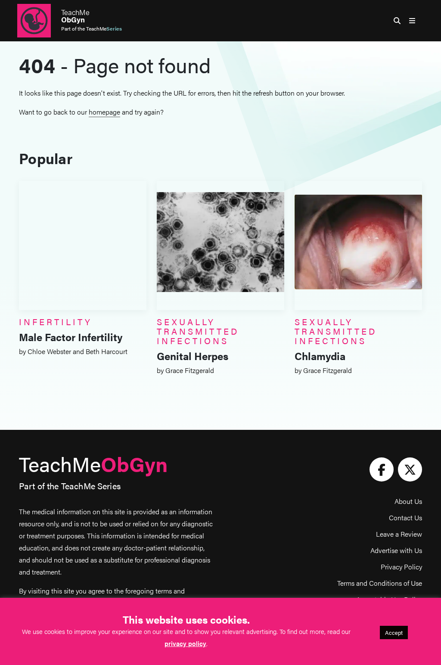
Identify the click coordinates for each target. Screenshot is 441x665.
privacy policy (185, 643)
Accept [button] (394, 632)
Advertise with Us (396, 550)
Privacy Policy (401, 567)
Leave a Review (399, 534)
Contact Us (405, 517)
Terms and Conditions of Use (379, 583)
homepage (104, 112)
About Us (408, 501)
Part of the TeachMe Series (70, 485)
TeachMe (75, 16)
